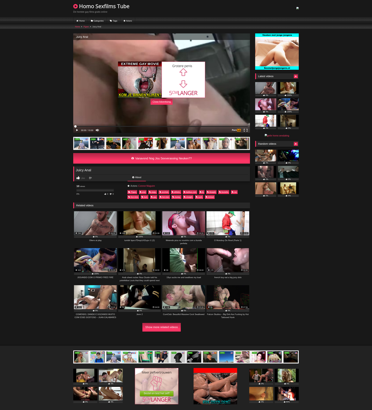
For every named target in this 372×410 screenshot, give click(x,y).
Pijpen (86, 27)
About (138, 177)
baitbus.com (191, 192)
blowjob (212, 192)
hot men (165, 197)
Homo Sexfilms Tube (103, 6)
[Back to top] (363, 401)
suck (200, 197)
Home (82, 21)
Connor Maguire (146, 186)
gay (154, 197)
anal (144, 192)
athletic (177, 192)
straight (189, 197)
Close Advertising (162, 102)
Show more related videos (161, 327)
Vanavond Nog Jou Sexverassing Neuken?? (163, 158)
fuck (145, 197)
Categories (99, 21)
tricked (211, 197)
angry (153, 192)
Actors (129, 21)
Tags (115, 21)
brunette (224, 192)
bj (203, 192)
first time (134, 197)
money (177, 197)
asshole (165, 192)
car (235, 192)
